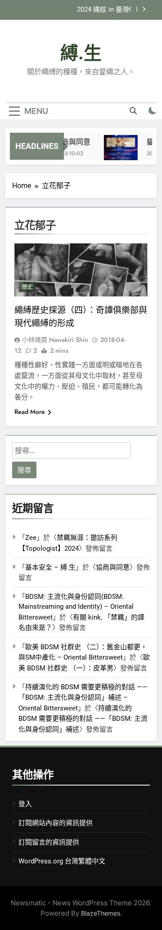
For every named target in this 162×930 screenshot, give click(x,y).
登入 (25, 804)
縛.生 (81, 53)
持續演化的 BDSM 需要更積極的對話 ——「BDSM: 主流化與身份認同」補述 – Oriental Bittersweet (83, 697)
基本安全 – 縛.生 (50, 567)
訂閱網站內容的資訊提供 (55, 823)
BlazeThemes (100, 913)
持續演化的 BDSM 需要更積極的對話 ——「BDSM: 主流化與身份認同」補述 (83, 718)
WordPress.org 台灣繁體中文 (61, 861)
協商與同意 (71, 142)
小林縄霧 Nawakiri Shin (55, 339)
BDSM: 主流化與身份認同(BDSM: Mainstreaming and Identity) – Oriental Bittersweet (76, 607)
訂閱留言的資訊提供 (48, 842)
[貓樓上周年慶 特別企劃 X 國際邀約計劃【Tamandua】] (119, 152)
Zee (30, 538)
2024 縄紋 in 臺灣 (103, 9)
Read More (29, 411)
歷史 (27, 287)
